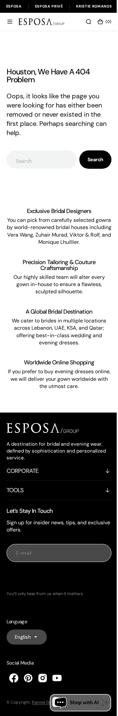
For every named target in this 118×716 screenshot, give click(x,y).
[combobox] (39, 163)
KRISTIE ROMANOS (94, 6)
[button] (10, 25)
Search (90, 163)
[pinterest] (28, 696)
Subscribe (56, 594)
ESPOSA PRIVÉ (49, 6)
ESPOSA (14, 6)
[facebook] (14, 696)
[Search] (83, 25)
